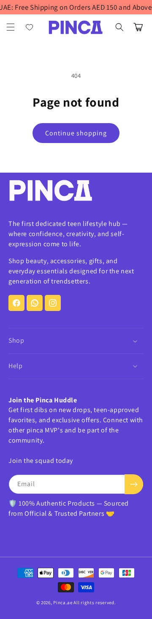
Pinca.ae (63, 602)
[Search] (119, 27)
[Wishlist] (29, 27)
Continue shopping (76, 133)
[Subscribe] (134, 484)
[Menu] (10, 27)
